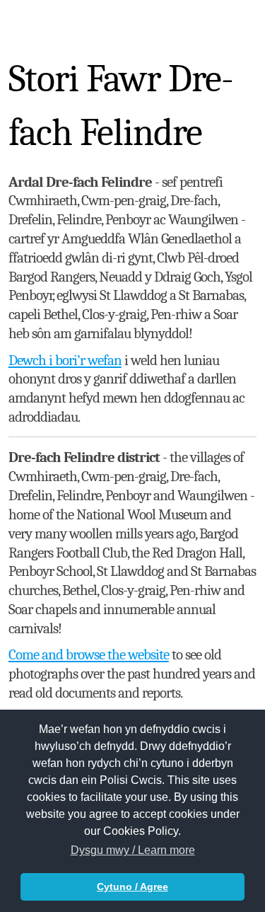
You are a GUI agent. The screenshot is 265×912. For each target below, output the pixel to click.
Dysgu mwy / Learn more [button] (133, 850)
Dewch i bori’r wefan (65, 360)
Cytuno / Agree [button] (132, 886)
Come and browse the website (88, 654)
